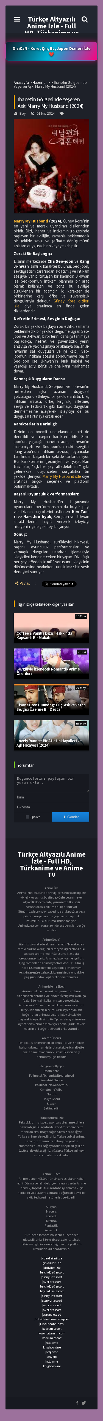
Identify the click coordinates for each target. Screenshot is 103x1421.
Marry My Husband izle (61, 476)
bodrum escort (52, 1328)
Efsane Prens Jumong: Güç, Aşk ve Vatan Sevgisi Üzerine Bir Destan (51, 707)
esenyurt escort (52, 1277)
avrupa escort (52, 1314)
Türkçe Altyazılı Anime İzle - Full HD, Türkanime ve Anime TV (51, 29)
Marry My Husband (31, 221)
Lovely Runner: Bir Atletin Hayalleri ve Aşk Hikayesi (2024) (48, 743)
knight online (51, 1347)
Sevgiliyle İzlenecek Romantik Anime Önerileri (48, 671)
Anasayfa (21, 82)
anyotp (52, 1357)
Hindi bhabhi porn (52, 1324)
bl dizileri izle (51, 1268)
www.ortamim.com (51, 1333)
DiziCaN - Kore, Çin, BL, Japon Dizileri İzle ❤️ (52, 51)
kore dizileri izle (52, 1258)
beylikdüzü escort (51, 1272)
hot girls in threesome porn (52, 1319)
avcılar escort (52, 1282)
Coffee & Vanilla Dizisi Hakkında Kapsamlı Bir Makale (44, 635)
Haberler (40, 82)
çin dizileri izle (52, 1263)
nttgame (52, 1342)
